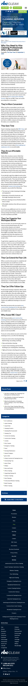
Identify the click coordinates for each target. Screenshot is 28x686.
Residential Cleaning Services (14, 609)
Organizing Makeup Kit (10, 473)
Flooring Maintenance (9, 450)
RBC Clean (21, 129)
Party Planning (7, 478)
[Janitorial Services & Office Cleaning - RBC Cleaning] (10, 4)
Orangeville (4, 647)
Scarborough (18, 633)
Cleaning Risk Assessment (10, 430)
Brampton (3, 631)
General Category (8, 453)
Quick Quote (7, 29)
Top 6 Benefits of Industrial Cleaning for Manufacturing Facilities (14, 398)
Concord (3, 633)
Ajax (2, 627)
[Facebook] (6, 11)
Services (14, 559)
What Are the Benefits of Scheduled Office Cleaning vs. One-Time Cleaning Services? (13, 402)
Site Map (14, 531)
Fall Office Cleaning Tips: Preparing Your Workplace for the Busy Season (14, 394)
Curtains (6, 440)
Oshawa (17, 627)
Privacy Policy (14, 552)
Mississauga (4, 639)
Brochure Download (14, 549)
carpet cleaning (8, 423)
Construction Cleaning (9, 438)
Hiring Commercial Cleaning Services (13, 458)
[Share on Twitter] (26, 381)
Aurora (3, 629)
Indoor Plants (7, 463)
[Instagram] (12, 11)
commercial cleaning (14, 186)
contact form (13, 372)
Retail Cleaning (8, 483)
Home (2, 40)
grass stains (7, 455)
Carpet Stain (7, 425)
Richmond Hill (18, 631)
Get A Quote (17, 7)
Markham (3, 637)
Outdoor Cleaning (8, 475)
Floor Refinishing (14, 574)
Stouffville (17, 635)
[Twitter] (8, 11)
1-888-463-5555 (9, 663)
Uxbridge (17, 639)
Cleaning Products (8, 428)
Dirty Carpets (7, 443)
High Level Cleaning (14, 577)
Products (14, 613)
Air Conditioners (8, 420)
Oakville (3, 645)
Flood (5, 448)
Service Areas (4, 622)
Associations (14, 545)
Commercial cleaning (9, 435)
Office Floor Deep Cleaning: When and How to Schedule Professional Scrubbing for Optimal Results (14, 408)
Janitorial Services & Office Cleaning (14, 563)
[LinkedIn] (10, 11)
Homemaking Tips (8, 460)
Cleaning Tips (7, 433)
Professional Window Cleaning (11, 480)
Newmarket (4, 641)
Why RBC (14, 556)
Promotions (14, 513)
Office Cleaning (8, 470)
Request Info (22, 11)
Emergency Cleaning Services (14, 581)
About (14, 535)
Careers (14, 538)
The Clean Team (11, 52)
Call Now (5, 7)
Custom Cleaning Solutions (14, 588)
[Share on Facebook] (24, 381)
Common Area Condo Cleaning (14, 606)
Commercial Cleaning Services (14, 595)
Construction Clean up (14, 591)
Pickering (17, 629)
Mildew (6, 465)
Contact (14, 528)
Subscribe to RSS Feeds (15, 499)
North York (4, 643)
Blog (7, 40)
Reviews (14, 517)
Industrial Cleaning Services (14, 599)
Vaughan (17, 641)
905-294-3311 (8, 665)
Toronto (17, 637)
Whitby (16, 643)
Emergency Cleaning (9, 445)
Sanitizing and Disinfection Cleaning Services (14, 602)
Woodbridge (18, 645)
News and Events (8, 468)
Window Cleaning (14, 570)
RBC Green (14, 542)
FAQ (14, 520)
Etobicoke (3, 635)
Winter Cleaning (8, 485)
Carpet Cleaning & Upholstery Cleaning (14, 567)
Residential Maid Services (14, 584)
